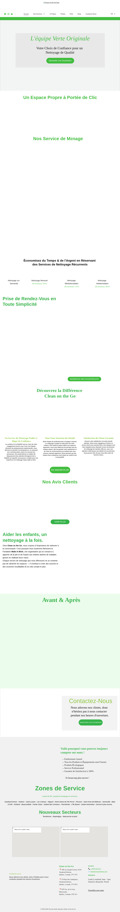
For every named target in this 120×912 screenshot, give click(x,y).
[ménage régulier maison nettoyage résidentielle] (32, 162)
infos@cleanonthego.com (98, 871)
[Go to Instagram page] (9, 14)
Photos (63, 14)
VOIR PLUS (60, 522)
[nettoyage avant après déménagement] (32, 191)
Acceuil (26, 14)
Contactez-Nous (91, 14)
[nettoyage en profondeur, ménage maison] (88, 162)
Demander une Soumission (60, 61)
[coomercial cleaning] (88, 219)
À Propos (53, 14)
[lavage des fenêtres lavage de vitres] (32, 247)
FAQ (71, 14)
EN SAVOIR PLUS (60, 470)
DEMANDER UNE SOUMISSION (91, 722)
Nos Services (37, 14)
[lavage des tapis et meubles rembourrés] (88, 247)
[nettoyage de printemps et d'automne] (32, 219)
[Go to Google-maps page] (12, 14)
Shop (79, 14)
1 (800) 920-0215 (96, 869)
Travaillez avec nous (96, 890)
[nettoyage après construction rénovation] (88, 191)
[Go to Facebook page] (6, 14)
